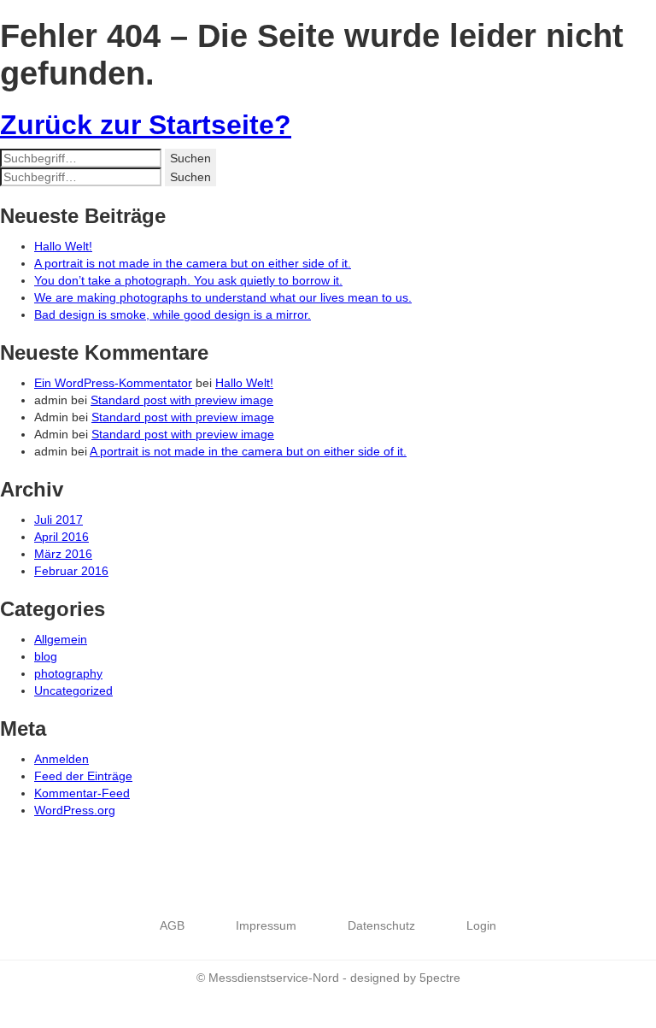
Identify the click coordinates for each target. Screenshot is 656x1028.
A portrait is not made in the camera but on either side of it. (192, 263)
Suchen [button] (190, 158)
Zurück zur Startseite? (145, 124)
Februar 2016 (71, 571)
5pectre (439, 977)
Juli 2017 (58, 519)
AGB (172, 925)
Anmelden (61, 759)
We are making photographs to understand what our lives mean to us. (223, 297)
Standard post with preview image (182, 400)
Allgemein (60, 639)
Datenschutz (381, 925)
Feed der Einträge (83, 776)
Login (481, 925)
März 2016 (63, 554)
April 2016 (61, 536)
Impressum (266, 925)
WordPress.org (74, 810)
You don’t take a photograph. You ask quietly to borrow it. (188, 280)
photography (68, 673)
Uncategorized (73, 690)
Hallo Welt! (63, 246)
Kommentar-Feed (82, 793)
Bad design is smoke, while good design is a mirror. (172, 314)
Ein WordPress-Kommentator (113, 383)
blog (45, 656)
